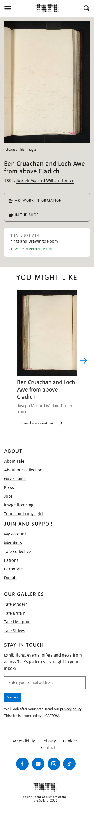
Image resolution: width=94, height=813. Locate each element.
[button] (86, 8)
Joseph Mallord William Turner (45, 180)
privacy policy (71, 709)
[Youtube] (38, 764)
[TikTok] (69, 764)
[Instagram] (54, 764)
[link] (18, 149)
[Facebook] (22, 764)
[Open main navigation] (17, 8)
